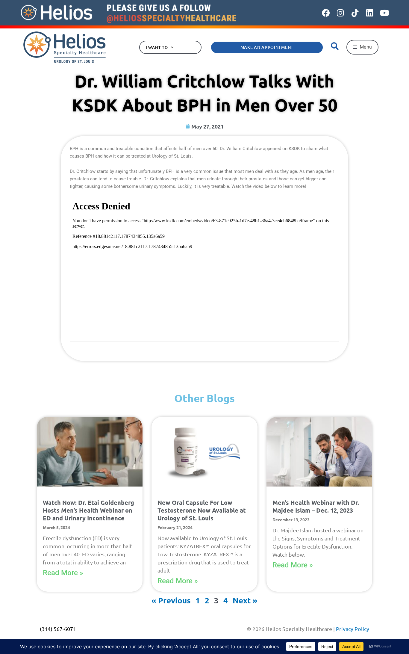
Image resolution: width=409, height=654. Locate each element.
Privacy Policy (352, 629)
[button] (362, 47)
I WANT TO (157, 47)
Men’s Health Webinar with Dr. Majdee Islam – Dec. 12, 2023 (315, 506)
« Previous (171, 600)
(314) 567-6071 (58, 629)
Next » (245, 600)
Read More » (63, 573)
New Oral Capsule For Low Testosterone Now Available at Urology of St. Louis (201, 510)
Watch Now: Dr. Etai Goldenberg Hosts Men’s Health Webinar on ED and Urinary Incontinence (88, 510)
